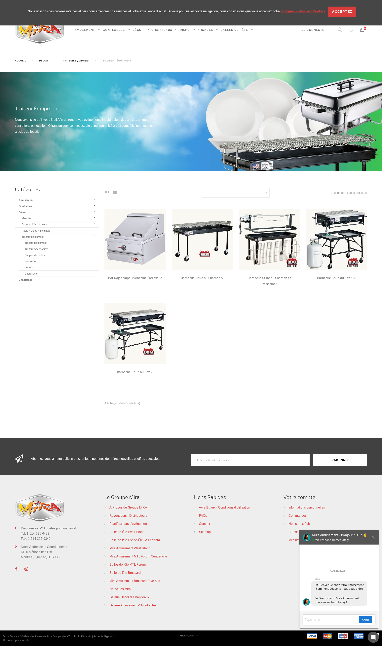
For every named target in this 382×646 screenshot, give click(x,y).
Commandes (297, 515)
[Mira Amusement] (40, 29)
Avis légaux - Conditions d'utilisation (224, 507)
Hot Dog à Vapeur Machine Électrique (135, 278)
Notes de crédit (299, 523)
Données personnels (16, 640)
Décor (22, 212)
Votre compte (299, 497)
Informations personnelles (306, 507)
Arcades (206, 29)
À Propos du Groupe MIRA (128, 507)
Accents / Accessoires (35, 224)
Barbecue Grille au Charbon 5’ (202, 278)
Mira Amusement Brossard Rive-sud (134, 581)
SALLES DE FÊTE (235, 29)
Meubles (26, 218)
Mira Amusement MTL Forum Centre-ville (138, 556)
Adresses (295, 532)
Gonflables (25, 206)
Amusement (85, 29)
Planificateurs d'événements (129, 523)
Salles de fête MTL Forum (127, 564)
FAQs (203, 515)
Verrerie (29, 267)
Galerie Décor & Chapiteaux (129, 597)
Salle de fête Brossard (125, 572)
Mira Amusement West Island (129, 548)
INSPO (185, 29)
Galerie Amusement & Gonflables (132, 605)
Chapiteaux (25, 279)
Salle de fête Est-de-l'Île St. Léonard (134, 540)
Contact (204, 523)
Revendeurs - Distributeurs (128, 515)
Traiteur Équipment (33, 236)
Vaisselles (30, 261)
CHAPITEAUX (162, 29)
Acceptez (342, 12)
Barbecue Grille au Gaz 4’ (135, 372)
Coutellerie (31, 273)
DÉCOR (139, 29)
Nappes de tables (35, 255)
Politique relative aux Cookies (303, 11)
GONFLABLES (114, 29)
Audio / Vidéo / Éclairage (36, 230)
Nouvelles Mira (120, 589)
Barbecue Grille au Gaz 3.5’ (336, 278)
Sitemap (205, 532)
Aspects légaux (102, 636)
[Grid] (106, 193)
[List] (114, 193)
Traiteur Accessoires (36, 248)
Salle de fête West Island (126, 532)
